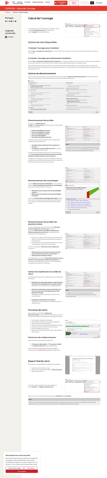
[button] (6, 21)
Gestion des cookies (14, 468)
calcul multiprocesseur (45, 350)
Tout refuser (30, 468)
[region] (21, 463)
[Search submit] (92, 2)
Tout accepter (21, 471)
